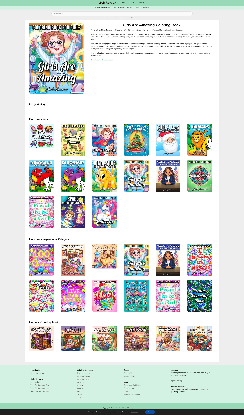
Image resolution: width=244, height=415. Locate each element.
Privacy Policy (129, 391)
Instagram (81, 382)
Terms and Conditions (132, 394)
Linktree (80, 385)
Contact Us (128, 373)
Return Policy (129, 388)
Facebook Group (83, 376)
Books (123, 3)
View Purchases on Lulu (39, 388)
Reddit (79, 391)
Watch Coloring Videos (142, 7)
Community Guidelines (132, 385)
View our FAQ (129, 376)
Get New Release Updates (102, 7)
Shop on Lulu (35, 382)
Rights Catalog (176, 381)
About (131, 3)
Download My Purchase (39, 391)
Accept (150, 412)
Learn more (134, 412)
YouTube (80, 397)
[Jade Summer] (108, 3)
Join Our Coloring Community (123, 7)
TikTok (79, 394)
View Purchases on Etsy (39, 385)
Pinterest (80, 388)
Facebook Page (83, 379)
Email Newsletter (83, 373)
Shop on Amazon (37, 373)
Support (141, 3)
